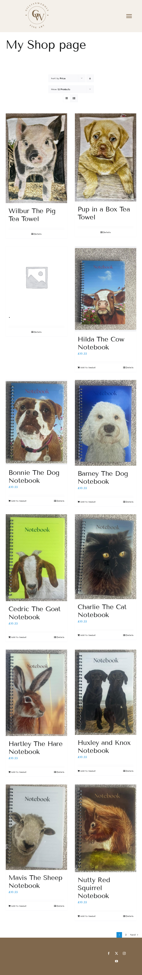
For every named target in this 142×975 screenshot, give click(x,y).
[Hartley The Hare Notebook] (36, 693)
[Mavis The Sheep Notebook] (36, 827)
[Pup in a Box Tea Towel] (105, 157)
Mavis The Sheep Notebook (35, 882)
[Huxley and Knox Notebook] (105, 692)
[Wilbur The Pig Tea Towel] (36, 158)
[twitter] (116, 953)
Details (38, 234)
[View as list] (74, 98)
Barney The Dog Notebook (103, 477)
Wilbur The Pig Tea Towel (32, 215)
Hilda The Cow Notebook (101, 343)
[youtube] (116, 961)
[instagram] (124, 953)
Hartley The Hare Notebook (35, 748)
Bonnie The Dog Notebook (34, 476)
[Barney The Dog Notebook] (105, 423)
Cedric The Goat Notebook (35, 613)
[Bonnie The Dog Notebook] (36, 422)
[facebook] (109, 953)
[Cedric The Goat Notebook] (36, 557)
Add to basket (88, 367)
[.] (36, 277)
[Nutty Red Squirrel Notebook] (105, 828)
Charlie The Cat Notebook (102, 611)
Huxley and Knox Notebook (104, 747)
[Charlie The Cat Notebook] (105, 556)
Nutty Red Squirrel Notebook (94, 888)
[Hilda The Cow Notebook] (105, 288)
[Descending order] (90, 78)
